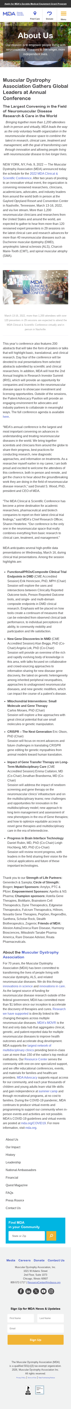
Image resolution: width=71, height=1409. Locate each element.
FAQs (9, 1192)
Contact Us (13, 1208)
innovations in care (52, 986)
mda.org (30, 1127)
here (6, 416)
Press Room (14, 1200)
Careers (24, 1260)
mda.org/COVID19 (33, 1123)
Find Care (35, 19)
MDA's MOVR (46, 1022)
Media (10, 1260)
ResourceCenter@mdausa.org (43, 1282)
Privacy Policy (21, 1378)
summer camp (48, 1091)
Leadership (13, 1162)
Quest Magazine (17, 1185)
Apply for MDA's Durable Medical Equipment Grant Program (36, 3)
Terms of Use (32, 1378)
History (10, 1154)
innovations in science (18, 986)
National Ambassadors (21, 1170)
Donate (49, 19)
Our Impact (13, 1147)
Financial (12, 1177)
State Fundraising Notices (46, 1378)
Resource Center (35, 1059)
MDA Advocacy (27, 1077)
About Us (12, 1139)
